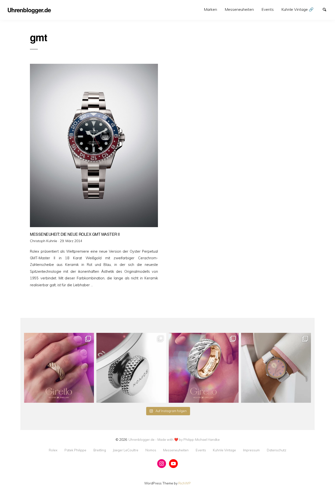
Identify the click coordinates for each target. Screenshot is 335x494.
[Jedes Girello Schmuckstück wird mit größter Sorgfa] (59, 368)
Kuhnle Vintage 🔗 (298, 9)
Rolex (53, 450)
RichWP (184, 483)
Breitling (99, 450)
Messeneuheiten (239, 9)
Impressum (251, 450)
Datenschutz (276, 450)
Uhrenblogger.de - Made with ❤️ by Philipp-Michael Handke (174, 439)
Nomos (150, 450)
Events (268, 9)
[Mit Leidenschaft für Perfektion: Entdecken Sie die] (276, 368)
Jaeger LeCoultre (125, 450)
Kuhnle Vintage (224, 450)
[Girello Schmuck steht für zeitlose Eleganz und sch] (204, 368)
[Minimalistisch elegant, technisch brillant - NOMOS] (131, 368)
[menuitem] (210, 9)
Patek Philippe (75, 450)
